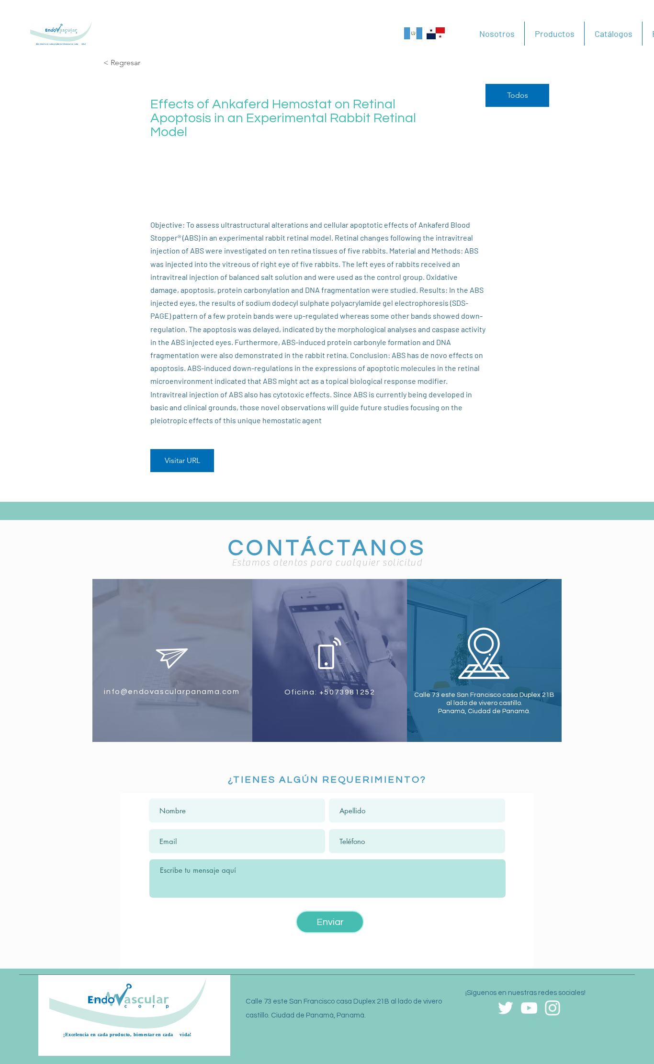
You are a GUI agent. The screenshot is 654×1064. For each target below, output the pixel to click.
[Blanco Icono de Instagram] (552, 1008)
